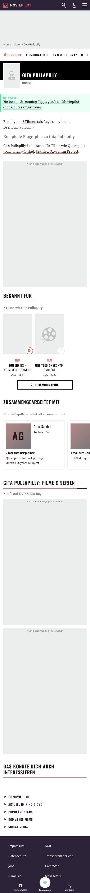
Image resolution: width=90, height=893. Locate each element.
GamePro (14, 876)
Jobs (11, 866)
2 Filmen (29, 121)
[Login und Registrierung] (74, 5)
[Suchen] (64, 5)
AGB (48, 846)
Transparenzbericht (59, 856)
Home (7, 44)
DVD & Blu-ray (65, 55)
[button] (20, 888)
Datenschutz (17, 856)
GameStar (52, 866)
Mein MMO (53, 876)
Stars (17, 44)
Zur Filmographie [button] (45, 384)
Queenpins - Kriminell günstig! (17, 367)
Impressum (16, 846)
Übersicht (13, 55)
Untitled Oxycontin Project (57, 151)
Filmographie (37, 55)
